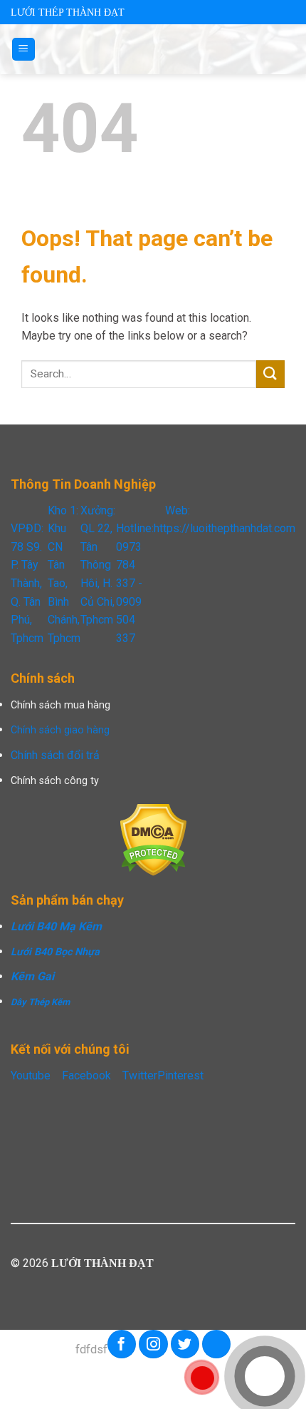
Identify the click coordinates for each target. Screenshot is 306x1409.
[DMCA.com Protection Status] (153, 839)
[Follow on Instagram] (153, 1344)
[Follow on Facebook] (122, 1344)
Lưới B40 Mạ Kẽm (56, 926)
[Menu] (24, 49)
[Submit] (270, 374)
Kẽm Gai (32, 976)
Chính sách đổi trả (55, 755)
